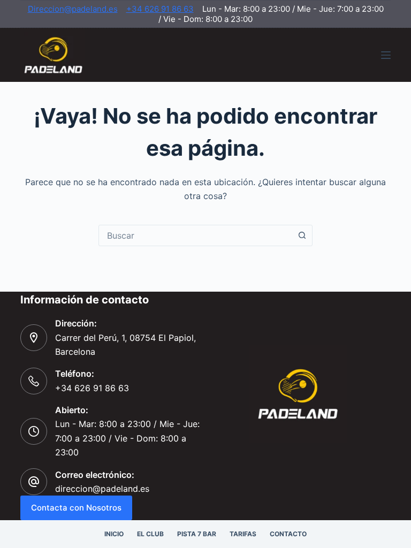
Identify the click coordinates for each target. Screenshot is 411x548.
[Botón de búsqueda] (302, 235)
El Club (150, 534)
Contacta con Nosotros (76, 508)
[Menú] (386, 55)
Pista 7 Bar (196, 534)
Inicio (114, 534)
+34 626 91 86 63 (160, 9)
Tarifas (243, 534)
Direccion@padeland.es (73, 9)
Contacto (288, 534)
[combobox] (195, 235)
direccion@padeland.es (102, 488)
